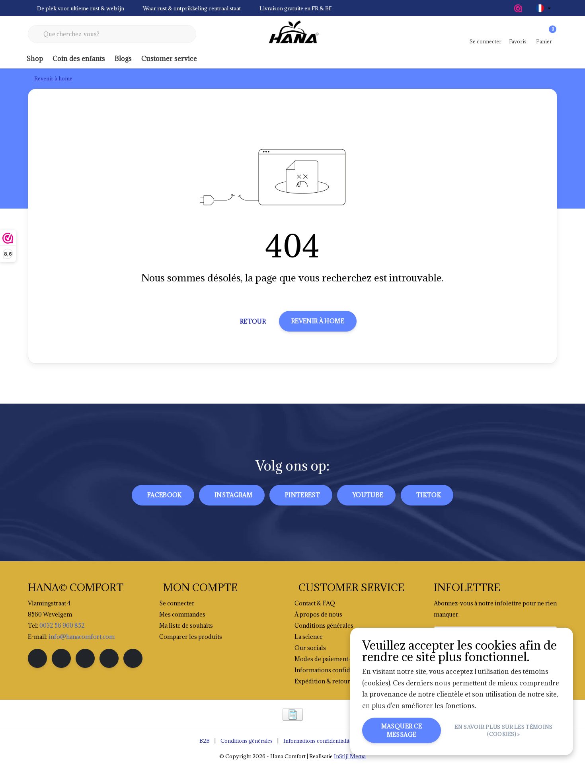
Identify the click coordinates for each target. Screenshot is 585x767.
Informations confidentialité (317, 740)
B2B (204, 740)
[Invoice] (293, 714)
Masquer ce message (401, 730)
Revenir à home (317, 321)
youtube (368, 495)
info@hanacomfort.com (82, 636)
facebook (164, 495)
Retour (253, 321)
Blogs (123, 58)
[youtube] (109, 658)
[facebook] (37, 658)
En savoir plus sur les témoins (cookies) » (504, 730)
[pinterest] (85, 658)
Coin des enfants (79, 58)
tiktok (428, 495)
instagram (233, 495)
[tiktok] (132, 658)
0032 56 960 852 (62, 625)
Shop (35, 58)
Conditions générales (246, 740)
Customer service (169, 58)
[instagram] (61, 658)
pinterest (302, 495)
